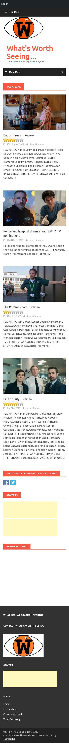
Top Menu (14, 12)
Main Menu (15, 72)
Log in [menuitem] (4, 3)
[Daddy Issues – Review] (34, 112)
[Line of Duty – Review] (34, 375)
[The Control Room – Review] (34, 283)
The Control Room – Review (21, 307)
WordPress (30, 735)
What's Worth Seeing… (30, 52)
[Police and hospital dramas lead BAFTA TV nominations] (34, 207)
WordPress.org (11, 719)
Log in (6, 704)
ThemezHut (9, 738)
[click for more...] (41, 253)
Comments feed (12, 714)
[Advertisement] (30, 510)
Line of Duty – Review (17, 399)
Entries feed (10, 709)
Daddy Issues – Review (18, 135)
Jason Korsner (37, 144)
